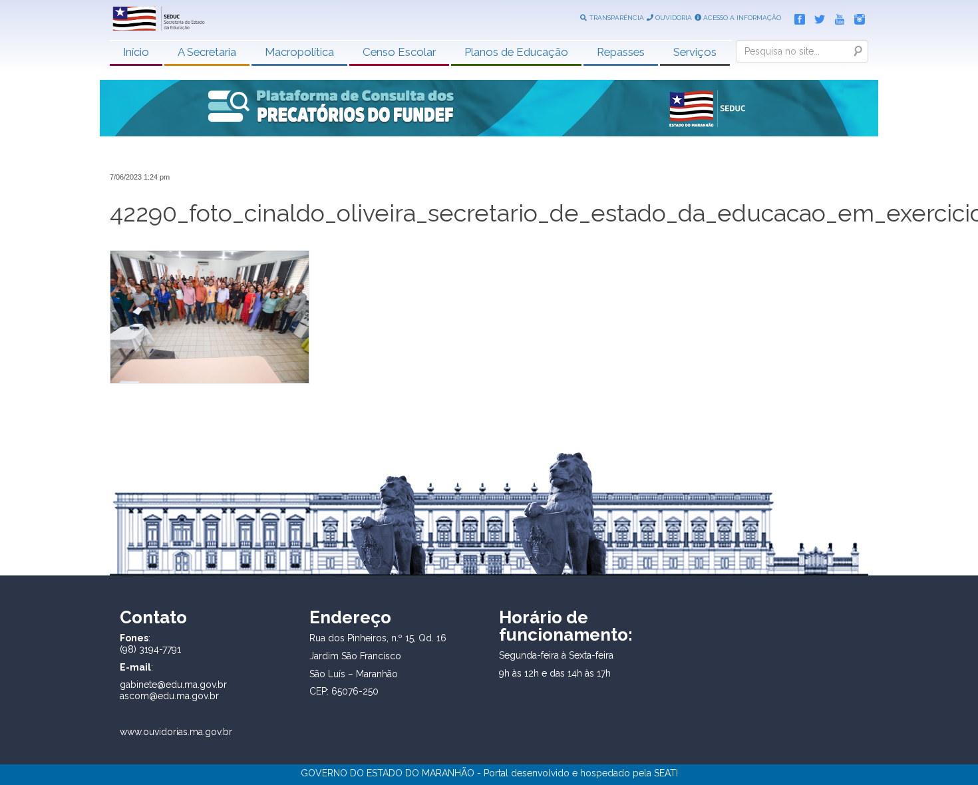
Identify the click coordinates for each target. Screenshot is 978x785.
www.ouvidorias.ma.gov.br (176, 731)
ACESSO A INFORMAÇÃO (741, 17)
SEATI (666, 773)
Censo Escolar (399, 52)
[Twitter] (816, 16)
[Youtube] (836, 16)
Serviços (695, 52)
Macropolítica (299, 52)
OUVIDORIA (672, 17)
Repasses (621, 52)
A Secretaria (207, 52)
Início (136, 52)
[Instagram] (856, 16)
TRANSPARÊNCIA (615, 17)
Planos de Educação (516, 52)
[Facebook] (796, 16)
